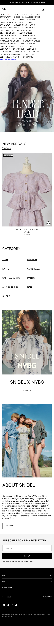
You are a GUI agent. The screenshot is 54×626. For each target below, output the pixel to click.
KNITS (21, 22)
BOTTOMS (35, 14)
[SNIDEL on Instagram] (12, 605)
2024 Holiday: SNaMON (10, 57)
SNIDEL (17, 614)
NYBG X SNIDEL (25, 33)
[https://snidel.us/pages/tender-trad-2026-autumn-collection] (27, 96)
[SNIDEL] (7, 9)
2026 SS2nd (18, 49)
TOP (16, 14)
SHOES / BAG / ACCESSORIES (27, 17)
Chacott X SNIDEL (7, 33)
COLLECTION (26, 46)
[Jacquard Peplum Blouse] (27, 189)
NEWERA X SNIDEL (8, 44)
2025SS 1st (29, 54)
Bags (30, 287)
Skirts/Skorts (11, 277)
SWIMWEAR (14, 28)
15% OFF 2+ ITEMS (8, 60)
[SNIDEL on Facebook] (4, 605)
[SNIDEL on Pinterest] (8, 605)
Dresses (32, 259)
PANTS (30, 22)
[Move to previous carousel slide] (24, 126)
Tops (5, 259)
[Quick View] (48, 223)
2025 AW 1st (20, 52)
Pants (31, 277)
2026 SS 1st (32, 49)
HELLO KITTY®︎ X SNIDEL (10, 38)
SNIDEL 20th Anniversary (10, 54)
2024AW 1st (28, 57)
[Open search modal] (39, 9)
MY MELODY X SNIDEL (9, 41)
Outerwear (34, 268)
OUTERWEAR (5, 17)
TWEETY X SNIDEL (27, 44)
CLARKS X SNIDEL (28, 36)
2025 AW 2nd (5, 52)
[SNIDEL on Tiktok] (16, 605)
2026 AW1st (5, 49)
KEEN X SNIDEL (31, 38)
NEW (2, 14)
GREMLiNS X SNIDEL (31, 41)
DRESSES (31, 20)
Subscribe (47, 597)
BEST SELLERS (6, 30)
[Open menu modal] (50, 9)
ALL (14, 20)
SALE (9, 14)
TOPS (21, 20)
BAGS (32, 25)
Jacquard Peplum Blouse (27, 230)
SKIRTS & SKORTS (8, 22)
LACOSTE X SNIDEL (8, 36)
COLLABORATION (23, 30)
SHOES (3, 28)
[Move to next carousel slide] (30, 126)
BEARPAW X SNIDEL (8, 46)
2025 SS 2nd (33, 52)
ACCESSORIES (20, 25)
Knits (5, 268)
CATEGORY (5, 20)
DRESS (25, 14)
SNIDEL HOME (28, 28)
